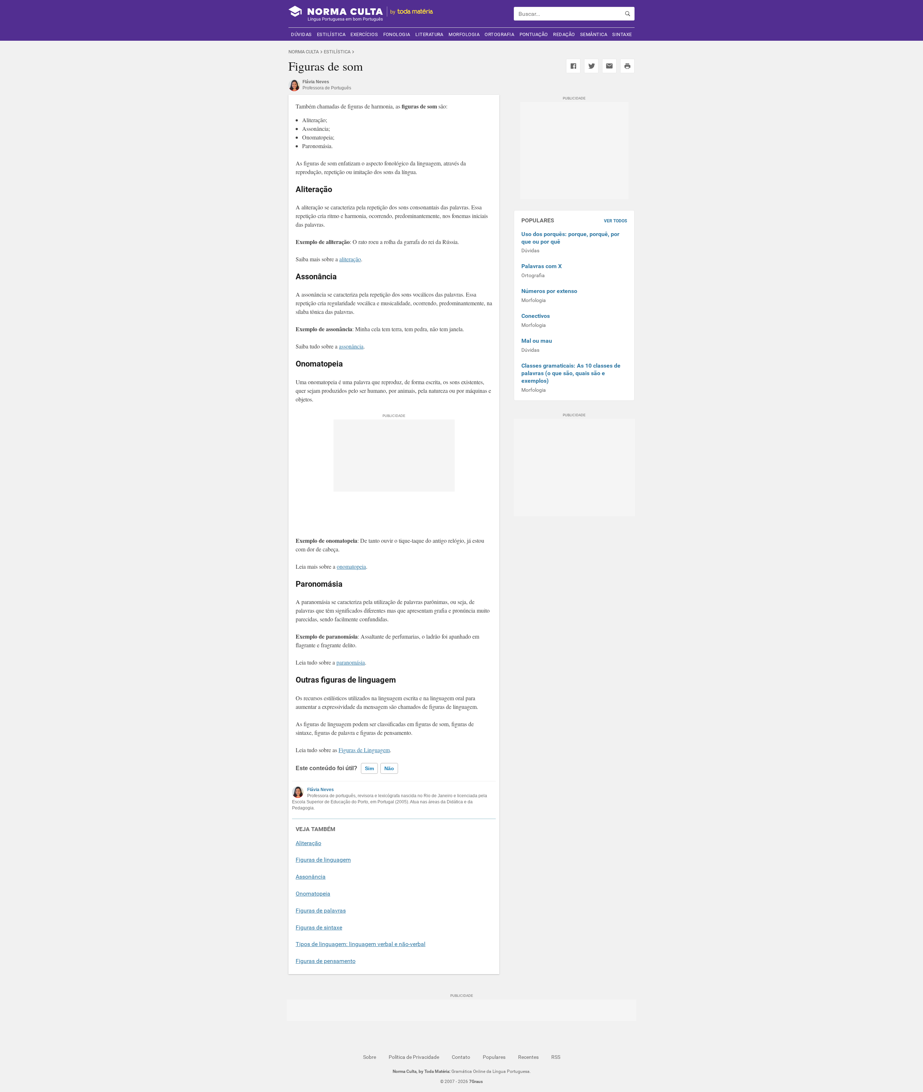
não (389, 768)
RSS (555, 1057)
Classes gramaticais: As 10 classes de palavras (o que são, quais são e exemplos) (571, 373)
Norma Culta (303, 51)
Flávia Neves (320, 789)
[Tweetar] (591, 66)
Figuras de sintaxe (319, 927)
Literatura (429, 34)
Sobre (369, 1057)
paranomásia (350, 662)
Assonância (311, 876)
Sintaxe (622, 34)
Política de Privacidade (414, 1057)
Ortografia (499, 34)
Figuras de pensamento (325, 961)
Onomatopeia (313, 893)
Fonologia (396, 34)
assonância (351, 346)
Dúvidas (301, 34)
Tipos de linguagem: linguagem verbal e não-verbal (360, 944)
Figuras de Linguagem (364, 750)
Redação (564, 34)
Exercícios (364, 34)
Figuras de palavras (321, 910)
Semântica (593, 34)
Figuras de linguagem (323, 859)
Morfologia (464, 34)
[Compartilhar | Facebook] (573, 66)
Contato (461, 1057)
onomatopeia (351, 566)
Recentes (528, 1057)
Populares (494, 1057)
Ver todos (615, 221)
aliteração (350, 259)
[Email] (609, 66)
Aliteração (308, 843)
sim (369, 768)
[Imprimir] (627, 66)
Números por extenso (549, 291)
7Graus (476, 1081)
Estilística (331, 34)
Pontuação (534, 34)
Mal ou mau (536, 340)
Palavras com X (541, 266)
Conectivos (535, 315)
